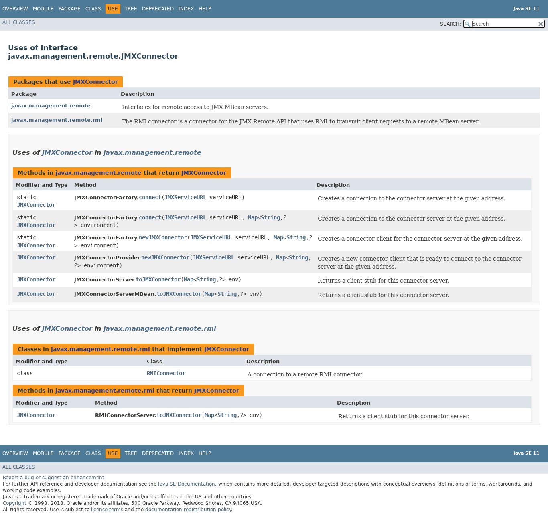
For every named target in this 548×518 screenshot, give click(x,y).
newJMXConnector (163, 237)
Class (93, 9)
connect (150, 197)
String (270, 217)
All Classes (18, 22)
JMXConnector (95, 82)
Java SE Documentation (186, 484)
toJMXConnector (158, 279)
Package (70, 9)
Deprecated (158, 9)
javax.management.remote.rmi (56, 120)
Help (205, 9)
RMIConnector (166, 373)
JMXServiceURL (185, 197)
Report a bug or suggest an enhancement (53, 477)
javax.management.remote (51, 106)
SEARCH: (450, 24)
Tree (131, 9)
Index (186, 9)
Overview (15, 9)
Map (253, 217)
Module (43, 9)
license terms (107, 509)
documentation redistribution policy (188, 509)
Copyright (14, 503)
